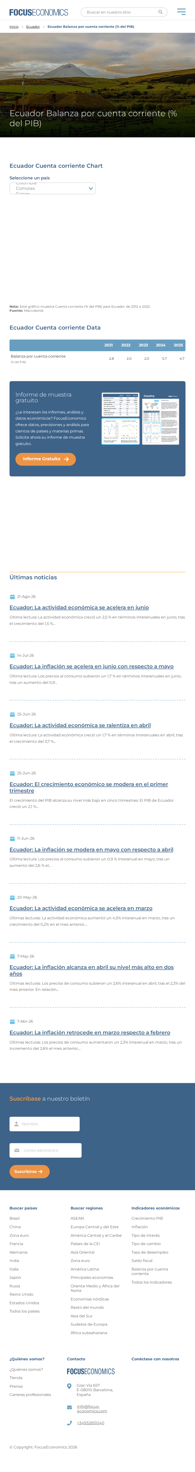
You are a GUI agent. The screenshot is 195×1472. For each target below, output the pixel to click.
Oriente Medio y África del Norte (95, 1288)
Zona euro (19, 1235)
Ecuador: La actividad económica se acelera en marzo (81, 908)
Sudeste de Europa (89, 1324)
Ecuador (33, 27)
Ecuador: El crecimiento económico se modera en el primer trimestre (89, 787)
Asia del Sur (82, 1316)
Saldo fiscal (142, 1260)
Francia (16, 1244)
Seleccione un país (30, 178)
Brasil (15, 1218)
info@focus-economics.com (92, 1409)
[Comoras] (52, 188)
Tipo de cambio (146, 1244)
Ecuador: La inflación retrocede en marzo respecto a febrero (90, 1033)
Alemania (18, 1252)
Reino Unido (21, 1294)
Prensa (16, 1386)
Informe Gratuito (41, 458)
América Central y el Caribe (96, 1235)
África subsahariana (89, 1333)
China (15, 1227)
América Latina (85, 1269)
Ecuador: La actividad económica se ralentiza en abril (80, 725)
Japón (15, 1277)
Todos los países (25, 1311)
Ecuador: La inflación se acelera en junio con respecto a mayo (92, 666)
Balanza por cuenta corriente (150, 1271)
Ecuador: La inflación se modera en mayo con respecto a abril (91, 850)
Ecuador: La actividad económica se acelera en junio (79, 607)
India (14, 1260)
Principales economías (92, 1277)
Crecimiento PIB (147, 1218)
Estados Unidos (24, 1303)
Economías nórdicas (90, 1299)
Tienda (16, 1378)
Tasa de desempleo (150, 1252)
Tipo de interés (146, 1235)
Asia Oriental (82, 1252)
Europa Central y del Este (95, 1227)
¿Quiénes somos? (26, 1369)
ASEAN (77, 1218)
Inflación (140, 1227)
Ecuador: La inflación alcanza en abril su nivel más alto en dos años (92, 970)
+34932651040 (90, 1423)
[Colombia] (52, 183)
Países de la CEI (85, 1244)
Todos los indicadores (152, 1282)
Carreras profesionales (30, 1394)
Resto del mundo (87, 1307)
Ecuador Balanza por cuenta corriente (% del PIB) (91, 27)
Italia (14, 1269)
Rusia (15, 1286)
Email (16, 1138)
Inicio (14, 27)
